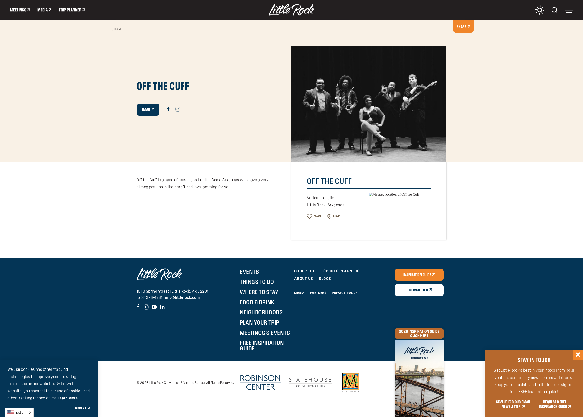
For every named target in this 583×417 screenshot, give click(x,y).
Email (146, 109)
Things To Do (257, 282)
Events (249, 272)
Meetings (18, 10)
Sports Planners (341, 271)
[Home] (291, 10)
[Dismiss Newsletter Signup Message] (578, 355)
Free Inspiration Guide (262, 346)
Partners (318, 292)
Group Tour (306, 271)
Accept (80, 408)
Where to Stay (259, 292)
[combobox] (19, 412)
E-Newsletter (417, 290)
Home (118, 29)
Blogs (325, 278)
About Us (303, 278)
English (20, 412)
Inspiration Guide (417, 275)
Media (42, 10)
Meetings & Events (265, 333)
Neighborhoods (261, 312)
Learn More (68, 398)
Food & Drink (257, 302)
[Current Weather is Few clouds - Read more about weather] (539, 10)
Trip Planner (70, 10)
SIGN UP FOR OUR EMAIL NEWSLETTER (513, 404)
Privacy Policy (345, 292)
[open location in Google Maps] (394, 194)
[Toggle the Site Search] (555, 9)
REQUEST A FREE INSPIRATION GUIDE (553, 404)
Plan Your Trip (259, 322)
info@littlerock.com (182, 297)
